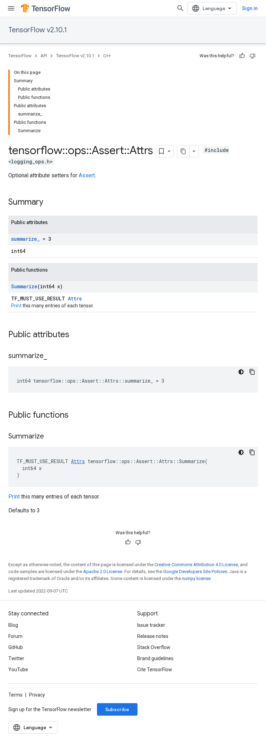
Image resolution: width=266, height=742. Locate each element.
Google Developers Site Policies (195, 571)
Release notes (152, 636)
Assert (87, 175)
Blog (13, 625)
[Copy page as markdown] (183, 151)
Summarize (24, 286)
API (44, 55)
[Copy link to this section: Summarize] (51, 437)
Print (16, 305)
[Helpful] (242, 56)
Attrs (75, 298)
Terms (15, 695)
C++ (107, 55)
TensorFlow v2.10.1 (37, 30)
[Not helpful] (252, 56)
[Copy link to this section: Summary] (50, 202)
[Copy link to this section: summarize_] (54, 356)
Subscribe (117, 709)
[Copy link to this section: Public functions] (75, 415)
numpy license (196, 578)
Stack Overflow (153, 647)
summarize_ (25, 239)
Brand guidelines (155, 658)
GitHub (15, 647)
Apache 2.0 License (102, 571)
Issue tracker (151, 625)
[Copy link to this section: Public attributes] (76, 335)
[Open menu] (11, 8)
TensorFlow (20, 55)
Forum (15, 636)
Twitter (16, 658)
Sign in (250, 8)
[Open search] (180, 8)
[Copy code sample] (252, 371)
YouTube (18, 669)
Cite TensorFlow (154, 669)
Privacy (37, 695)
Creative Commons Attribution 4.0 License (196, 564)
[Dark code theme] (241, 371)
